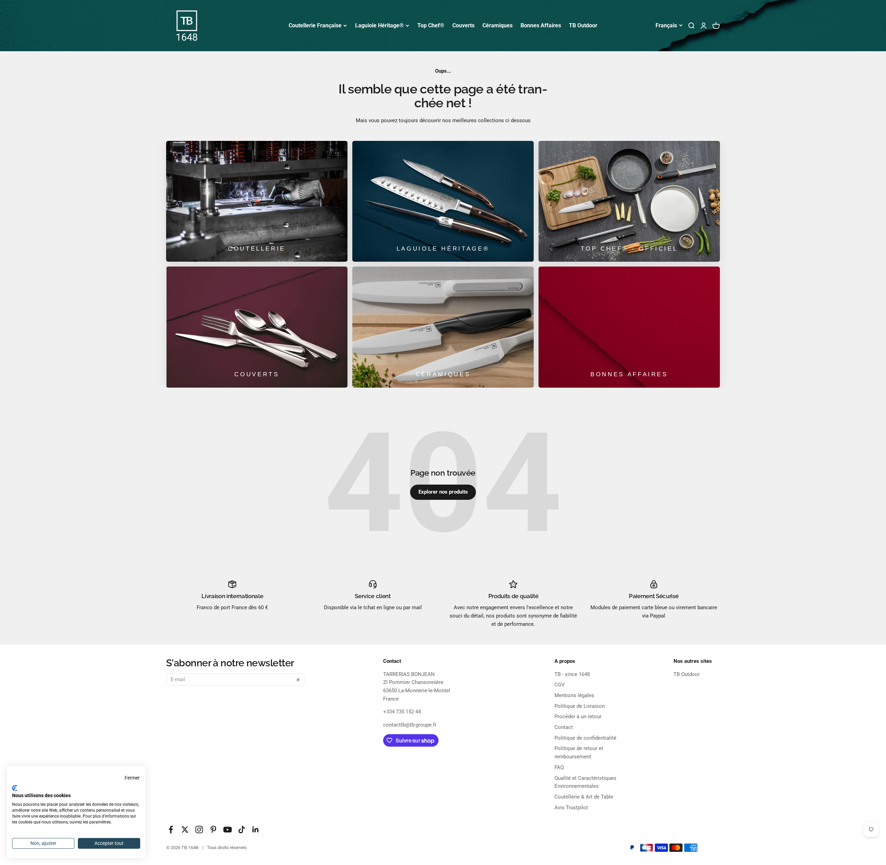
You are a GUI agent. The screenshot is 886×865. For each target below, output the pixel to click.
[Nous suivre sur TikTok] (241, 829)
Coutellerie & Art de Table (583, 797)
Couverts (463, 25)
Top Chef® (430, 25)
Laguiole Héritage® (379, 25)
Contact (563, 727)
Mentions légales (574, 695)
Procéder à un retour (578, 716)
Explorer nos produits (443, 492)
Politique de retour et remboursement (578, 752)
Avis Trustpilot (571, 807)
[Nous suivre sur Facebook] (170, 829)
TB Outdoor (583, 25)
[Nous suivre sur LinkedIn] (255, 829)
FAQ (559, 767)
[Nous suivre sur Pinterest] (213, 829)
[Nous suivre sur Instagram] (199, 829)
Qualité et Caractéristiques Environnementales (585, 782)
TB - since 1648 (572, 674)
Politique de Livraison (579, 706)
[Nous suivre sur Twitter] (185, 829)
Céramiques (497, 25)
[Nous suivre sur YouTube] (227, 829)
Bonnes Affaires (541, 25)
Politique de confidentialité (585, 738)
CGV (559, 685)
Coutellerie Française (315, 25)
